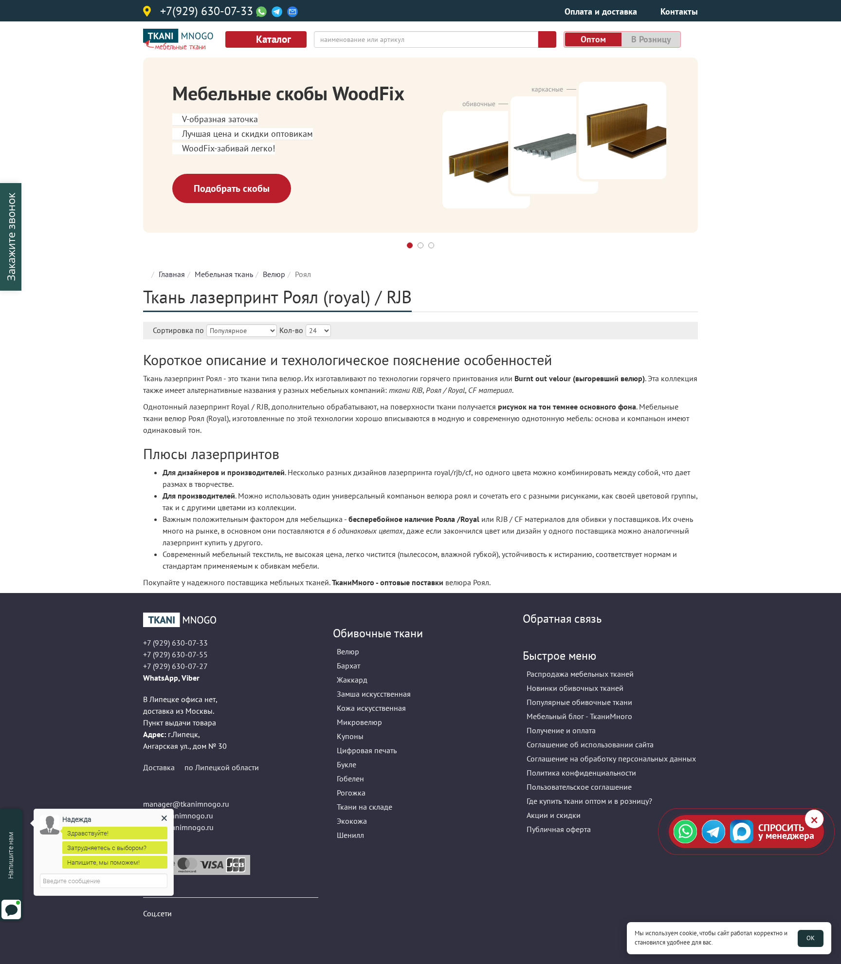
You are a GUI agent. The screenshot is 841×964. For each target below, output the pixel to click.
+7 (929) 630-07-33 (175, 643)
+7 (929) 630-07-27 (175, 666)
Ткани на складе (364, 807)
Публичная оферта (559, 829)
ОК (810, 938)
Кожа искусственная (371, 708)
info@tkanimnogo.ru (178, 815)
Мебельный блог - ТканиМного (579, 716)
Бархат (348, 665)
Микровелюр (359, 722)
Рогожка (351, 792)
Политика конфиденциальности (581, 773)
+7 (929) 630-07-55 (175, 654)
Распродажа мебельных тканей (580, 674)
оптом (593, 39)
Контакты (679, 11)
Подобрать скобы (232, 188)
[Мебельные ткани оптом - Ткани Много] (230, 619)
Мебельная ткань (224, 274)
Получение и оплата (561, 730)
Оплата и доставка (601, 11)
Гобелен (350, 778)
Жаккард (352, 680)
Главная (172, 274)
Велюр (274, 274)
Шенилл (350, 835)
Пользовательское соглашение (579, 787)
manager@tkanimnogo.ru (186, 804)
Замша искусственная (374, 694)
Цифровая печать (367, 750)
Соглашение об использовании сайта (590, 744)
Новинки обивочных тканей (575, 688)
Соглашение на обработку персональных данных (611, 758)
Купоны (350, 736)
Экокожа (352, 821)
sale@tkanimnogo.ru (178, 827)
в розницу (651, 39)
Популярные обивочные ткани (579, 702)
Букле (346, 764)
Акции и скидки (554, 815)
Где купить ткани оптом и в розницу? (589, 801)
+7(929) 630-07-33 (206, 11)
